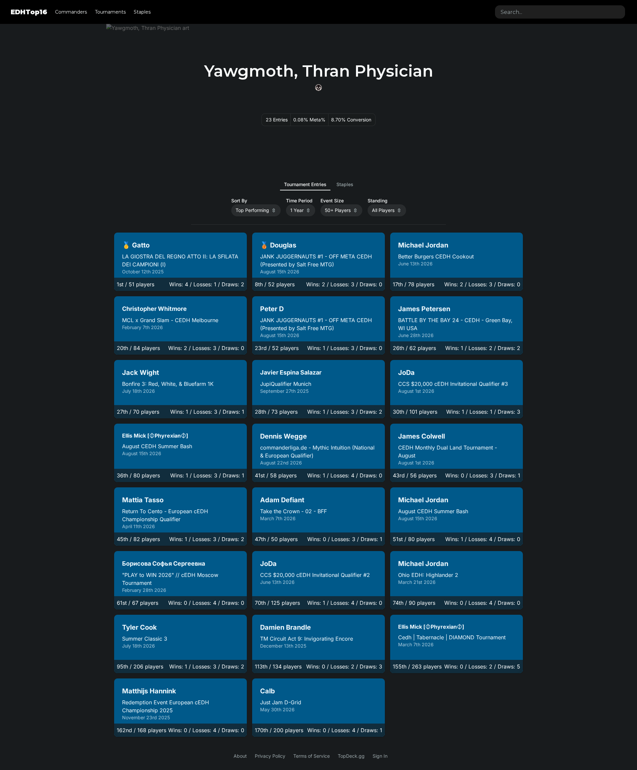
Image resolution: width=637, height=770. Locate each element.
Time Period (299, 200)
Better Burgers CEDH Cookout (436, 256)
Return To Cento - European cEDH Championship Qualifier (165, 515)
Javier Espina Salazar (290, 372)
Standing (378, 200)
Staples (142, 12)
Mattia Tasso (143, 500)
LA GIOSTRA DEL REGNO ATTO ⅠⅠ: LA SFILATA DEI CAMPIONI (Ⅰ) (180, 260)
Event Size (332, 200)
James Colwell (421, 436)
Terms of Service (311, 756)
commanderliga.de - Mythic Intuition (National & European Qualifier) (317, 451)
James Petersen (424, 309)
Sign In (380, 756)
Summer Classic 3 (144, 638)
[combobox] (560, 12)
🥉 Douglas (278, 245)
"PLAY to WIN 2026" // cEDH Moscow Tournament (170, 579)
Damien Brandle (285, 627)
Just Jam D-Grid (280, 702)
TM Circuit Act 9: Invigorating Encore (306, 638)
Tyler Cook (139, 627)
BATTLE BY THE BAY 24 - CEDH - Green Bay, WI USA (455, 324)
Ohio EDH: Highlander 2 (428, 575)
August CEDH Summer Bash (157, 446)
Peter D (272, 309)
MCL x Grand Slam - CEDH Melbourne (170, 320)
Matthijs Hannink (149, 691)
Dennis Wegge (283, 436)
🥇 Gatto (136, 245)
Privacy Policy (270, 756)
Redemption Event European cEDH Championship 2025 (165, 706)
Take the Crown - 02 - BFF (293, 511)
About (240, 756)
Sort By (239, 200)
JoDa (406, 373)
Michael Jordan (423, 245)
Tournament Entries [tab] (305, 184)
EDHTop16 (29, 12)
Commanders (71, 12)
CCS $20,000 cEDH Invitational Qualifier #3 (453, 384)
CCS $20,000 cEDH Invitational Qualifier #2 (315, 575)
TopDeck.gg (351, 756)
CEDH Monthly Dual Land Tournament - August (447, 451)
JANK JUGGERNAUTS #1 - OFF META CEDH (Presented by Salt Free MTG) (316, 260)
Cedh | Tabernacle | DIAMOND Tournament (452, 637)
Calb (267, 691)
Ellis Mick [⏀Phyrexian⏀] (155, 435)
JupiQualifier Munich (285, 384)
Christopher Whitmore (154, 308)
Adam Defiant (282, 500)
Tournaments (110, 12)
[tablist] (318, 184)
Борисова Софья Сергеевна (163, 563)
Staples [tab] (344, 184)
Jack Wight (140, 373)
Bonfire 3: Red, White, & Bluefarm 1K (168, 384)
